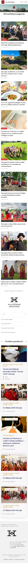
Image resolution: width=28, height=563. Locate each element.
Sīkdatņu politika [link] (8, 559)
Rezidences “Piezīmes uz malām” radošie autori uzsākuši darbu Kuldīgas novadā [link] (12, 133)
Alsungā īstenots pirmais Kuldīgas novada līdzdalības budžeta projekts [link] (13, 195)
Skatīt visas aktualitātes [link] (13, 291)
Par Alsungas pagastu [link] (7, 319)
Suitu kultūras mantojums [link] (8, 332)
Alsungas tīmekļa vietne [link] (7, 328)
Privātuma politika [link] (19, 559)
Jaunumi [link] (4, 68)
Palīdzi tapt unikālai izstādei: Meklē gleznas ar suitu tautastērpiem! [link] (13, 283)
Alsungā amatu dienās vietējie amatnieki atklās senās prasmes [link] (12, 254)
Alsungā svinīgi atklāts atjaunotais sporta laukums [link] (13, 225)
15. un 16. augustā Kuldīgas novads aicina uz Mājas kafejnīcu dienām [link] (13, 104)
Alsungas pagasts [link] (7, 221)
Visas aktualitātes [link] (6, 323)
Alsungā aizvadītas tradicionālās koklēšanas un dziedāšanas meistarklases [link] (12, 164)
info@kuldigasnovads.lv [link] (19, 546)
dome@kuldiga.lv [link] (19, 544)
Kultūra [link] (4, 40)
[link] (10, 2)
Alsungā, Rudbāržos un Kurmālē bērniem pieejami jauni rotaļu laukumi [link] (12, 74)
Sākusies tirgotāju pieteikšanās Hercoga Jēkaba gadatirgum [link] (12, 44)
